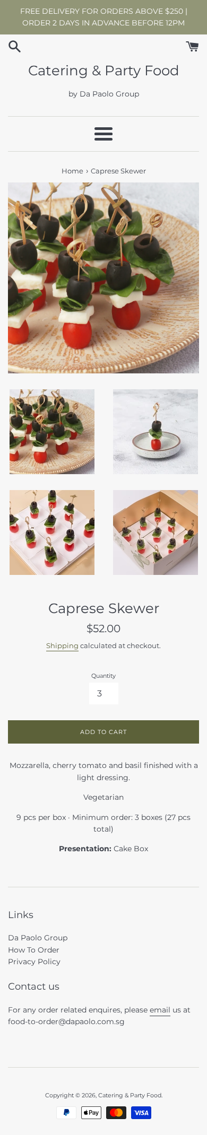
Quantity (103, 675)
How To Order (33, 950)
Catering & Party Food (103, 70)
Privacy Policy (34, 961)
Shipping (62, 645)
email (160, 1010)
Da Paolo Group (37, 937)
